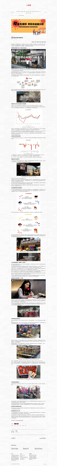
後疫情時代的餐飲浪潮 (42, 438)
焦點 (16, 11)
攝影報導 (24, 11)
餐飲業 (25, 425)
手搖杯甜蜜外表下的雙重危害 (14, 448)
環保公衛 (30, 11)
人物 (40, 11)
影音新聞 (18, 11)
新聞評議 (37, 11)
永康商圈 (23, 425)
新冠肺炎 (20, 425)
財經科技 (35, 11)
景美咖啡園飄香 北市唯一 (26, 448)
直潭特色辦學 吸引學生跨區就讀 (38, 448)
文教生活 (32, 11)
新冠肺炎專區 (21, 11)
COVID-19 (15, 425)
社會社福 (28, 11)
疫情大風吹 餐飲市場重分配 (19, 420)
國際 (26, 11)
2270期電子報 (13, 438)
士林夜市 (17, 425)
